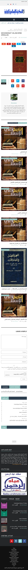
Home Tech (14, 556)
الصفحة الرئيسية (14, 560)
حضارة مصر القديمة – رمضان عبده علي (18, 526)
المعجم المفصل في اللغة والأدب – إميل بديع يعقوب (14, 288)
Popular (11, 499)
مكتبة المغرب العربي (5, 158)
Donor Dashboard (14, 555)
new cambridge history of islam (20, 511)
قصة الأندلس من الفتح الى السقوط (18, 243)
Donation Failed (14, 553)
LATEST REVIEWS (14, 387)
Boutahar (24, 37)
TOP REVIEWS (5, 387)
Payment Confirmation (14, 557)
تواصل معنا (14, 563)
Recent (18, 499)
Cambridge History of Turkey (20, 503)
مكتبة (14, 565)
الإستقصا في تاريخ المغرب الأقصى (18, 182)
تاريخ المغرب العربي (22, 212)
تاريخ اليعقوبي (23, 151)
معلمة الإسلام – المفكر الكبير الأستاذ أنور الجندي (12, 391)
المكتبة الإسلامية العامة (14, 561)
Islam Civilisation (23, 518)
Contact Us (14, 551)
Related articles (22, 123)
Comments (4, 499)
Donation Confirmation (14, 552)
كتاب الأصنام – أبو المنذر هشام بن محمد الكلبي (15, 319)
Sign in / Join (24, 1)
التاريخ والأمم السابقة (5, 127)
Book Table (14, 549)
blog (14, 548)
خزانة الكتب (14, 564)
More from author (12, 123)
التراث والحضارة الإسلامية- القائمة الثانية (16, 23)
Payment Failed (14, 559)
